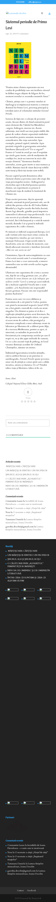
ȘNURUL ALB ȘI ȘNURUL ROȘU (22, 474)
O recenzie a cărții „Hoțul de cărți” (29, 508)
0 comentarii (23, 33)
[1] (29, 698)
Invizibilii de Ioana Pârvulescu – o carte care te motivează (24, 502)
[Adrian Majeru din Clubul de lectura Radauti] (45, 601)
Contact (20, 890)
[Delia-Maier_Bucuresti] (12, 805)
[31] (12, 601)
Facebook (31, 890)
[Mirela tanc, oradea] (45, 805)
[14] (29, 592)
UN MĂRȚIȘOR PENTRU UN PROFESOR (26, 470)
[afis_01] (29, 805)
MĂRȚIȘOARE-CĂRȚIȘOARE (20, 466)
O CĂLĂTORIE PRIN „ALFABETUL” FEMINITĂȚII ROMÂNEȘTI (23, 480)
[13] (45, 592)
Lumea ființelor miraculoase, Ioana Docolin (23, 521)
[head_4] (12, 592)
